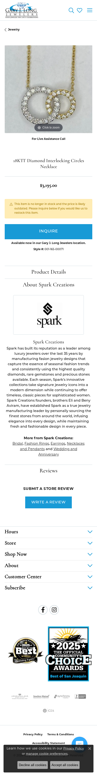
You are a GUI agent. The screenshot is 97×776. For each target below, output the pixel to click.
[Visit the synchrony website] (62, 696)
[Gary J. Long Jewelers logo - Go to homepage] (21, 10)
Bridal (17, 443)
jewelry (14, 29)
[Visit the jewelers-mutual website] (41, 696)
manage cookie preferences (47, 753)
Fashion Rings (36, 443)
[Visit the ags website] (19, 696)
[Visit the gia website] (48, 710)
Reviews (48, 471)
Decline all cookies (32, 765)
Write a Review (48, 502)
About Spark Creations (48, 285)
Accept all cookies (65, 765)
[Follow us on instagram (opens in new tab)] (54, 610)
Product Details (48, 272)
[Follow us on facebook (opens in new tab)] (43, 610)
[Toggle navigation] (90, 10)
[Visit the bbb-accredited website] (80, 696)
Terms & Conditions (60, 734)
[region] (48, 89)
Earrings (58, 443)
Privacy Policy (33, 734)
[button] (71, 10)
